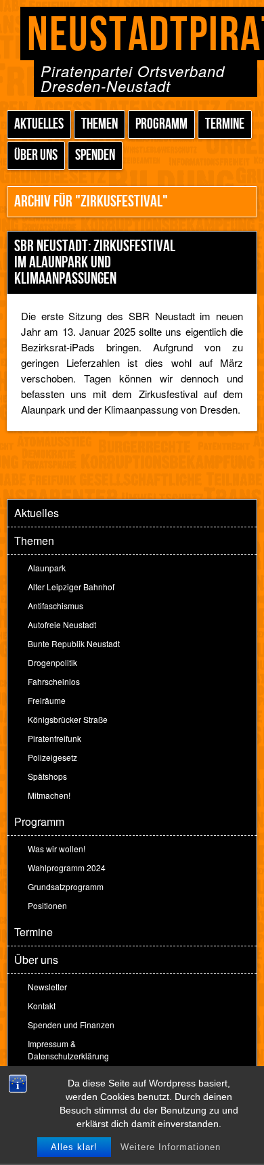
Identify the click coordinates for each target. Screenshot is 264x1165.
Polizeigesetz (52, 757)
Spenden (95, 155)
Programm (161, 124)
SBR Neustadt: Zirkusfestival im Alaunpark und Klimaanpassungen (94, 262)
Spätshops (47, 776)
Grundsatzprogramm (66, 886)
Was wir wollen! (56, 848)
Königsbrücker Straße (68, 719)
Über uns (36, 155)
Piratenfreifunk (54, 738)
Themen (99, 124)
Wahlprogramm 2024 (67, 867)
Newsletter (47, 986)
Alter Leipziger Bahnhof (71, 586)
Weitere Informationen (170, 1147)
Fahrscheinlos (54, 681)
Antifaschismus (55, 605)
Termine (224, 124)
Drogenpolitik (52, 662)
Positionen (47, 905)
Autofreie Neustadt (62, 624)
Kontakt (42, 1005)
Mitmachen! (49, 795)
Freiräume (47, 700)
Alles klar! (74, 1147)
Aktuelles (39, 124)
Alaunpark (47, 567)
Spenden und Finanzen (71, 1024)
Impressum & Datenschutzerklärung (68, 1049)
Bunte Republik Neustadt (74, 643)
